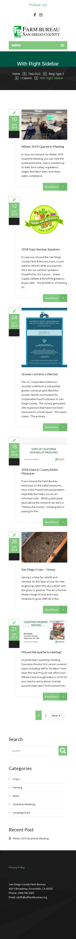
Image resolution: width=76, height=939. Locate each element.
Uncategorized (21, 812)
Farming (17, 787)
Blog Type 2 (56, 74)
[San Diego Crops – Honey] (14, 535)
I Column (26, 78)
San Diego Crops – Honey (38, 569)
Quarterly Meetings (24, 804)
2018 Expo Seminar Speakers (40, 249)
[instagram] (41, 15)
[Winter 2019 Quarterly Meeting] (14, 113)
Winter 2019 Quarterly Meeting (42, 146)
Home (16, 74)
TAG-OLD (34, 74)
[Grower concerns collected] (14, 311)
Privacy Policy (17, 867)
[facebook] (35, 15)
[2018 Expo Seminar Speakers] (14, 200)
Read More (51, 187)
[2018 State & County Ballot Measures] (14, 440)
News (16, 796)
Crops (16, 779)
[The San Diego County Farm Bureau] (38, 31)
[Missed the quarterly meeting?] (14, 622)
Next (55, 715)
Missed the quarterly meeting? (41, 652)
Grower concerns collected (39, 374)
